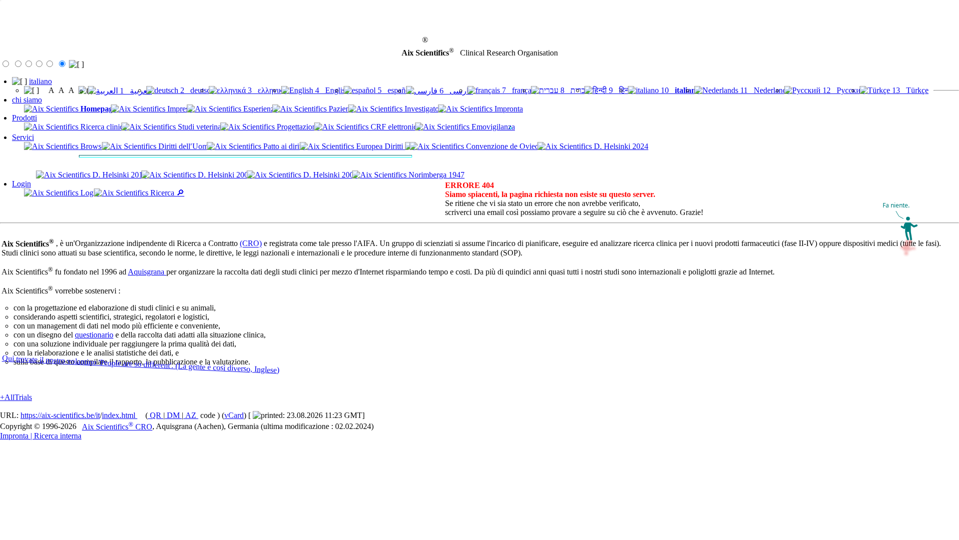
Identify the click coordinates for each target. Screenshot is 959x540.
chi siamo (27, 100)
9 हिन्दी (620, 90)
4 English (331, 90)
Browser (92, 146)
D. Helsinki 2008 (224, 174)
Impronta (507, 108)
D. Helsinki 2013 (118, 174)
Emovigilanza (492, 126)
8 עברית (574, 90)
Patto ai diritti (283, 146)
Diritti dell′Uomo (184, 146)
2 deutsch (196, 90)
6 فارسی (455, 90)
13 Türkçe (909, 90)
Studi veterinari (201, 126)
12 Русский (843, 90)
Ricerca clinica (102, 126)
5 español (394, 90)
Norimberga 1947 (436, 174)
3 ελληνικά (266, 90)
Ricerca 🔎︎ (166, 192)
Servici (23, 137)
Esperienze (259, 108)
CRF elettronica (395, 126)
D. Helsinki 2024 (620, 146)
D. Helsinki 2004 (329, 174)
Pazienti (340, 108)
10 (679, 90)
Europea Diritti (379, 146)
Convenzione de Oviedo (503, 146)
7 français (518, 90)
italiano (40, 81)
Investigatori (423, 108)
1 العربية (135, 90)
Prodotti (24, 118)
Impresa (178, 108)
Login (21, 184)
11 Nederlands (764, 90)
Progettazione (297, 126)
